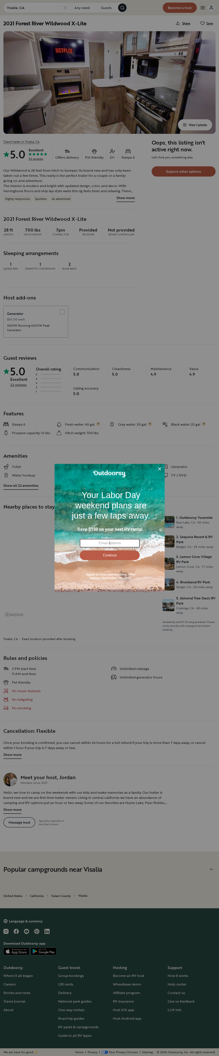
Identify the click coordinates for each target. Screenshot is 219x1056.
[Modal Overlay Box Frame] (110, 528)
